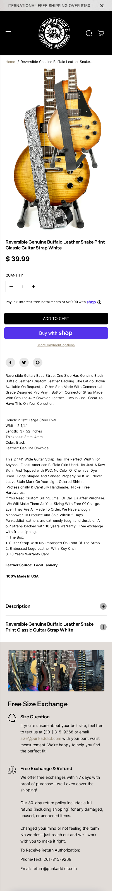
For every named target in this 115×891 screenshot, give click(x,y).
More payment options (56, 345)
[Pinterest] (37, 362)
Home (10, 62)
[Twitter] (24, 362)
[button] (9, 33)
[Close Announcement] (102, 5)
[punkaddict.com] (54, 33)
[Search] (89, 33)
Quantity (14, 275)
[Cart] (101, 33)
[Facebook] (10, 362)
